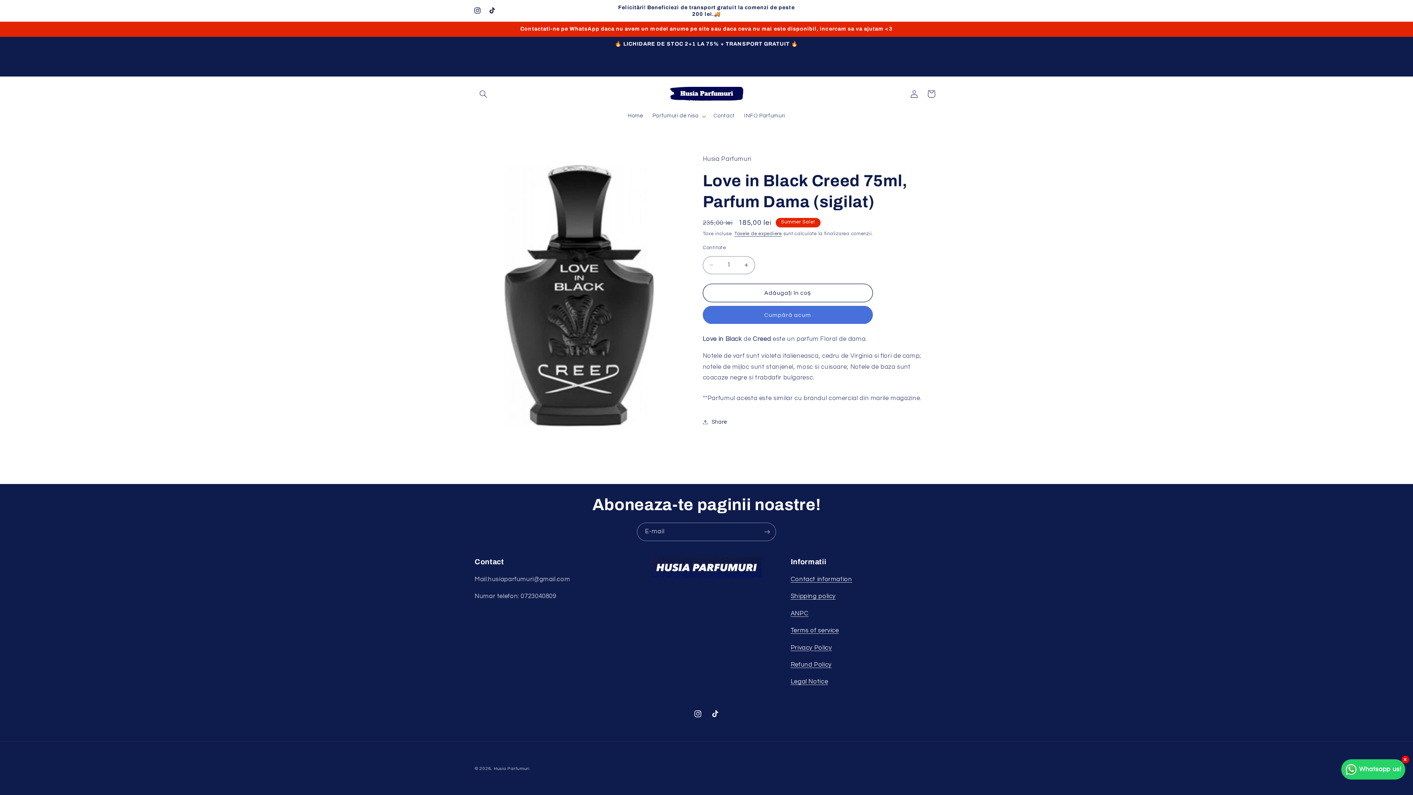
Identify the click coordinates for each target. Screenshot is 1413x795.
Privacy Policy (811, 647)
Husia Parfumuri (512, 769)
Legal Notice (809, 681)
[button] (483, 93)
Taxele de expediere (758, 234)
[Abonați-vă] (767, 532)
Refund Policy (811, 664)
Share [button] (719, 422)
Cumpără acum (787, 315)
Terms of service (815, 630)
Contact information (821, 579)
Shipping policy (813, 596)
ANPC (800, 613)
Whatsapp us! (1380, 769)
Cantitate (714, 247)
